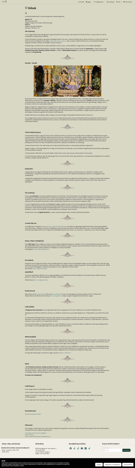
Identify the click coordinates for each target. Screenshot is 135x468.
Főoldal (82, 2)
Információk (128, 2)
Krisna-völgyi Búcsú (56, 296)
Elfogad (99, 464)
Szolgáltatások (99, 2)
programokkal (40, 294)
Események (111, 2)
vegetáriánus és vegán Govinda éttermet (54, 226)
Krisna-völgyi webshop (41, 280)
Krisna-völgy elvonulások (40, 268)
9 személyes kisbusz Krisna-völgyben (35, 433)
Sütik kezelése (128, 464)
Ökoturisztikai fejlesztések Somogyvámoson (38, 436)
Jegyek (89, 2)
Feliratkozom (126, 450)
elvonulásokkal (56, 294)
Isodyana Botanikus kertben (57, 41)
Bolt (119, 2)
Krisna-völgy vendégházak (41, 249)
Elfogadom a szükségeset (112, 464)
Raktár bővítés (29, 435)
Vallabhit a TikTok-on (64, 353)
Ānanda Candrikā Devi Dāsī (33, 414)
